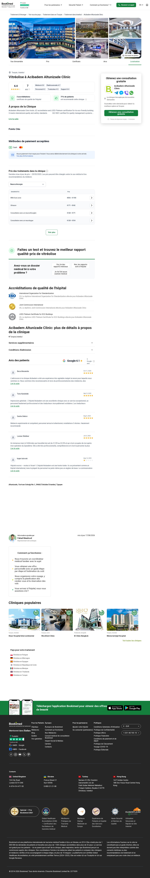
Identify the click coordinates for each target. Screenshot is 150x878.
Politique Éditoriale (101, 750)
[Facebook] (11, 754)
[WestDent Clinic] (57, 620)
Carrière (48, 744)
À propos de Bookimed (54, 727)
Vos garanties (36, 739)
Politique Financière (101, 736)
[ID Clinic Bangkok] (90, 620)
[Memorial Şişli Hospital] (122, 620)
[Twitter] (24, 754)
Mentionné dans (16, 730)
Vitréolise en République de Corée (25, 665)
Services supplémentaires (21, 343)
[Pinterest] (29, 754)
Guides (34, 736)
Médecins (35, 730)
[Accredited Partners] (96, 811)
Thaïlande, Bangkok (80, 633)
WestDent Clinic (48, 636)
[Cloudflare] (133, 811)
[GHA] (46, 811)
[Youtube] (20, 754)
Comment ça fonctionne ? (99, 5)
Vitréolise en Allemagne (21, 658)
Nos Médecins (50, 733)
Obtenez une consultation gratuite (121, 113)
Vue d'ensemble (16, 61)
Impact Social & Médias (54, 741)
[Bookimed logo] (10, 3)
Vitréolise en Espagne (20, 661)
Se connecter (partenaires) (83, 730)
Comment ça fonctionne (54, 730)
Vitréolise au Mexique (20, 668)
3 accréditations (23, 97)
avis (105, 61)
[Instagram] (15, 754)
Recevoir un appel (127, 5)
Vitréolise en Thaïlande (21, 672)
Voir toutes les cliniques (132, 641)
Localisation (135, 61)
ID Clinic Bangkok (81, 636)
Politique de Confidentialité (104, 730)
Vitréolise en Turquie (20, 675)
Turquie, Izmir (45, 633)
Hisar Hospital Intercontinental (21, 636)
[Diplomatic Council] (115, 811)
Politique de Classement (103, 744)
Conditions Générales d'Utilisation (107, 727)
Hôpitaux (34, 727)
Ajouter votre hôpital (80, 727)
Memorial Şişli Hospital (116, 636)
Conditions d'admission (20, 350)
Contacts (48, 747)
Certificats (76, 61)
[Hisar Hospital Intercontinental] (24, 620)
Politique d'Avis (100, 733)
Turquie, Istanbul (14, 633)
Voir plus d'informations (25, 156)
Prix (47, 61)
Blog (33, 733)
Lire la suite (13, 119)
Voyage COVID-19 (101, 747)
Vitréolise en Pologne (20, 655)
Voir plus (51, 232)
